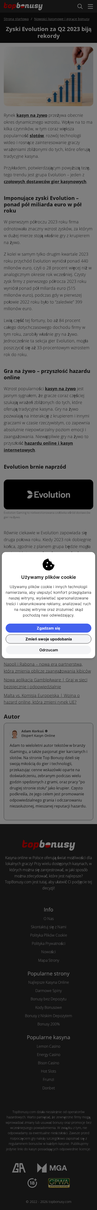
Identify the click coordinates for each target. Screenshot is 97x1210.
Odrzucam (48, 650)
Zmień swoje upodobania (48, 639)
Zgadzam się (48, 628)
